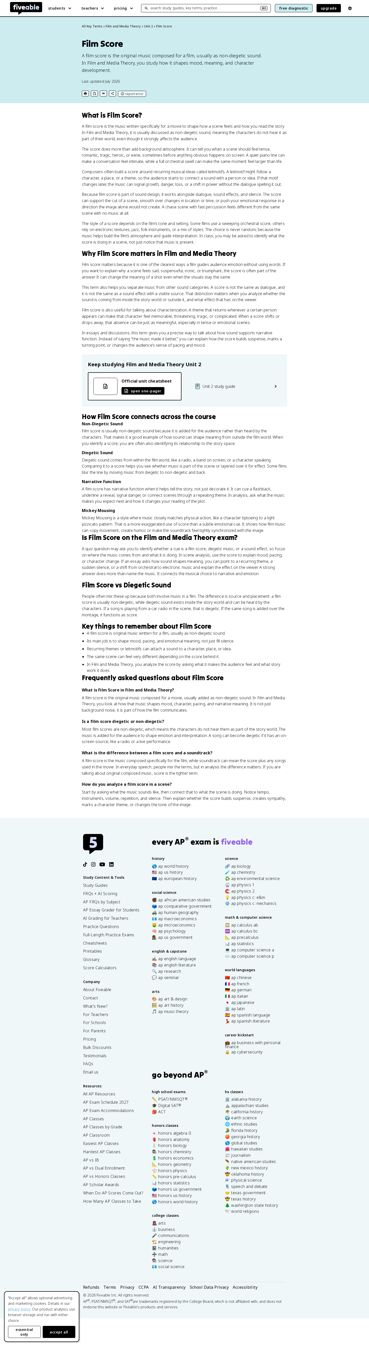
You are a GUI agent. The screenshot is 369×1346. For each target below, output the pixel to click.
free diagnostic (293, 8)
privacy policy (19, 1309)
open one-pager (146, 391)
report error (134, 93)
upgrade (329, 8)
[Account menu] (350, 8)
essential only (24, 1332)
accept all (59, 1332)
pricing (120, 8)
